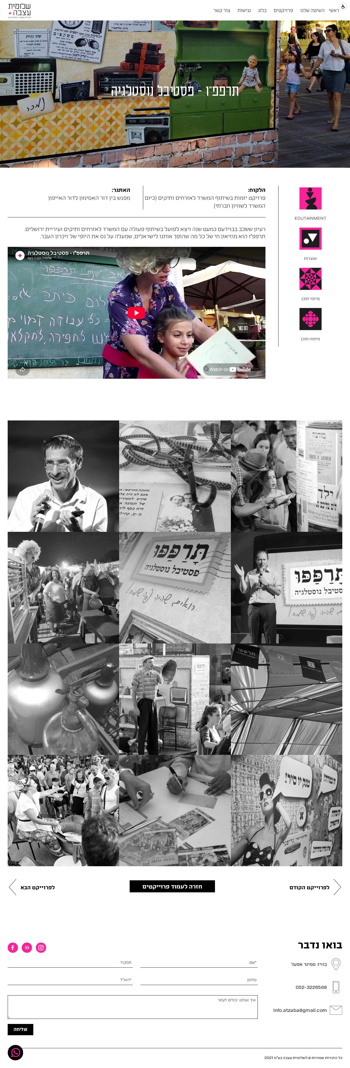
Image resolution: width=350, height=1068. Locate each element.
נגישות (244, 10)
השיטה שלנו (312, 10)
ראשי (334, 10)
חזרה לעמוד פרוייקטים (172, 886)
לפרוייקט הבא (37, 887)
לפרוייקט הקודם (310, 887)
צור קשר (221, 10)
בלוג (262, 10)
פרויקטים (283, 10)
